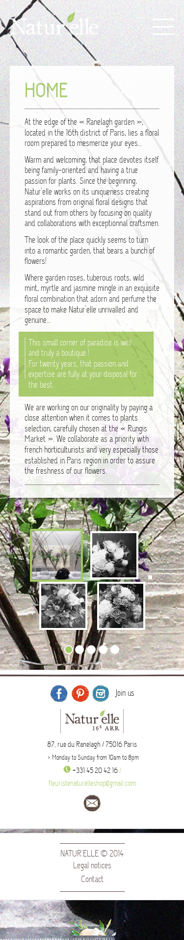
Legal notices (92, 865)
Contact (92, 879)
